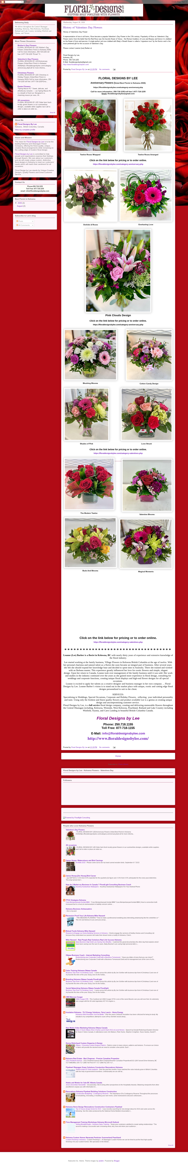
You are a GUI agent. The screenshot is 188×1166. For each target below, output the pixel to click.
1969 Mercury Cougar (74, 997)
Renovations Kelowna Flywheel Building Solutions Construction (91, 1091)
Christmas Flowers (26, 73)
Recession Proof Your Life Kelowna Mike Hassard (85, 916)
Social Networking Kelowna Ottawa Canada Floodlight (87, 988)
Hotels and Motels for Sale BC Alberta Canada (84, 1083)
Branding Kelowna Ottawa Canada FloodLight (84, 979)
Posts (20, 221)
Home (118, 756)
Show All (170, 1145)
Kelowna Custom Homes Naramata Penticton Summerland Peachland (93, 1138)
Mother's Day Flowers (27, 45)
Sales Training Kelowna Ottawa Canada (81, 971)
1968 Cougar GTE (82, 999)
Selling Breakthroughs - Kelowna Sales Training (92, 1124)
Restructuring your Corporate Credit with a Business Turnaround (98, 957)
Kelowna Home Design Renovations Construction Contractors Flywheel (94, 1107)
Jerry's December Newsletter (76, 1085)
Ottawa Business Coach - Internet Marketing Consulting (88, 955)
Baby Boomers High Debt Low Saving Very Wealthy (94, 942)
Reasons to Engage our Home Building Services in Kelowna (87, 933)
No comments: (105, 69)
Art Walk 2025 (81, 862)
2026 (20, 203)
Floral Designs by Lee (35, 142)
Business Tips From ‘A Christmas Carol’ (80, 973)
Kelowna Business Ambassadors (79, 909)
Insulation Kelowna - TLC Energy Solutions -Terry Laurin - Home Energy (94, 1012)
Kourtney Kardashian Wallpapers (87, 887)
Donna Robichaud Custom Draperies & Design (84, 1043)
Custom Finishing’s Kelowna (76, 1140)
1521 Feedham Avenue (74, 1061)
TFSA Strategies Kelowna (76, 900)
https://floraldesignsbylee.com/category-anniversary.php (118, 164)
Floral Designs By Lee (27, 124)
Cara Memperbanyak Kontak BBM (78, 902)
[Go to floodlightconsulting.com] (76, 818)
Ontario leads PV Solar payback (87, 1069)
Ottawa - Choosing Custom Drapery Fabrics (91, 1045)
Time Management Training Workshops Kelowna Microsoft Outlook (92, 1122)
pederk (101, 1161)
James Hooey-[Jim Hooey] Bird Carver (81, 876)
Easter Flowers (24, 86)
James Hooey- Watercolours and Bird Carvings (84, 860)
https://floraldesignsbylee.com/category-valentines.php (118, 453)
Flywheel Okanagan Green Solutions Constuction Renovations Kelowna (94, 1067)
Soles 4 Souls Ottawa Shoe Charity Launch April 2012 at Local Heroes (100, 1030)
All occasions (71, 845)
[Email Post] (114, 69)
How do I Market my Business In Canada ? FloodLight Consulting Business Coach (98, 885)
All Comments (24, 225)
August (20, 206)
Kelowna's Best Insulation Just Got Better (90, 1014)
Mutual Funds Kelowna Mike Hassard (80, 931)
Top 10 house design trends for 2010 (89, 1109)
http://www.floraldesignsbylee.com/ (76, 64)
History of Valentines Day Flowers (82, 27)
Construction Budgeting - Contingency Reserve (92, 1094)
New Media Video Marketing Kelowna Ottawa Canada (86, 1028)
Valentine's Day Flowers (75, 830)
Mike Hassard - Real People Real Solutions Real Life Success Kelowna (93, 940)
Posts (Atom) (123, 764)
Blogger (116, 1161)
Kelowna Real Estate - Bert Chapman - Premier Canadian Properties (92, 1058)
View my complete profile (25, 130)
